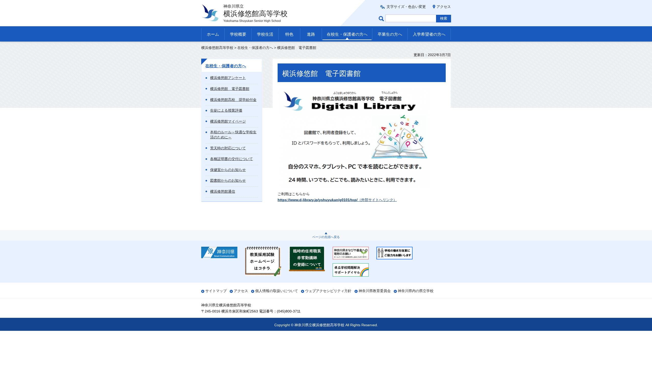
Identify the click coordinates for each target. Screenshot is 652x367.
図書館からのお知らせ (228, 180)
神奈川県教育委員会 (375, 291)
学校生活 (265, 34)
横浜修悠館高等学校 (217, 48)
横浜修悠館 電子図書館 (229, 89)
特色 (289, 34)
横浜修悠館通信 (222, 191)
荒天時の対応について (228, 148)
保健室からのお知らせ (228, 170)
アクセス (444, 7)
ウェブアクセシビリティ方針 (328, 291)
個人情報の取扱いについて (276, 291)
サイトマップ (216, 291)
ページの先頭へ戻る (326, 237)
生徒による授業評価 (226, 110)
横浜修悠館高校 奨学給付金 (233, 100)
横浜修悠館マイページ (228, 121)
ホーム (213, 34)
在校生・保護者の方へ (347, 34)
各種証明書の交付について (231, 159)
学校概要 (238, 34)
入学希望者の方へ (429, 34)
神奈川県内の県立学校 (415, 291)
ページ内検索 (382, 18)
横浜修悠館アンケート (228, 78)
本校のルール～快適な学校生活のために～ (233, 134)
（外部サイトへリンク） (337, 200)
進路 (311, 34)
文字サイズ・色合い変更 (406, 7)
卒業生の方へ (390, 34)
